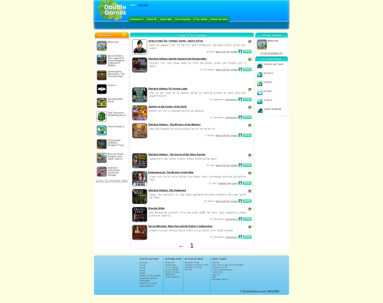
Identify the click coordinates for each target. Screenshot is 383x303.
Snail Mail (143, 5)
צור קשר (215, 274)
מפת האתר (217, 272)
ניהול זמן (268, 73)
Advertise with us (220, 279)
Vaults (142, 273)
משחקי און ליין (200, 19)
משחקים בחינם (183, 19)
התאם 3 (268, 82)
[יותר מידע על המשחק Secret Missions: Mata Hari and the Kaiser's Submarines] (240, 237)
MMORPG (170, 274)
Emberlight (145, 280)
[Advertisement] (177, 80)
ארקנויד (268, 100)
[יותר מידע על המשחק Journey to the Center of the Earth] (240, 117)
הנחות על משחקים (193, 267)
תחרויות (188, 270)
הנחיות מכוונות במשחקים (196, 265)
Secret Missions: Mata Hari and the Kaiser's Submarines (180, 226)
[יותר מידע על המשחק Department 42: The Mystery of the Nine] (240, 183)
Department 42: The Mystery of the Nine (170, 172)
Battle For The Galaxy (150, 275)
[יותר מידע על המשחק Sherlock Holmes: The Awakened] (240, 201)
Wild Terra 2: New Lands (148, 284)
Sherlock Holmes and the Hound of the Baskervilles (177, 58)
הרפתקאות (232, 99)
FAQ (214, 277)
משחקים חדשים (149, 258)
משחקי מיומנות (172, 272)
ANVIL (143, 268)
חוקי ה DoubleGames (222, 270)
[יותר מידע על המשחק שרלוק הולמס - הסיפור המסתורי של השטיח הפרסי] (240, 51)
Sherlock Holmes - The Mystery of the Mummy (174, 124)
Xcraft (142, 265)
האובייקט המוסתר (219, 19)
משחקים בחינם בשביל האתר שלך (227, 265)
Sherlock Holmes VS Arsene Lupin (167, 88)
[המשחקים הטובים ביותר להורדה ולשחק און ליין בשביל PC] (112, 11)
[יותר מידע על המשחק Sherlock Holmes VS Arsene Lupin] (240, 99)
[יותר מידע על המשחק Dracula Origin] (240, 219)
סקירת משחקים (192, 262)
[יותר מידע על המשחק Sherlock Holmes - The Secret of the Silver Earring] (240, 165)
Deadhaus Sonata (148, 278)
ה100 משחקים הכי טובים (112, 180)
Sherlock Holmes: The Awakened (167, 190)
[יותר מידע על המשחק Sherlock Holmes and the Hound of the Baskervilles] (240, 69)
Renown (144, 262)
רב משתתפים (137, 19)
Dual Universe (146, 286)
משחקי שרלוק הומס (227, 51)
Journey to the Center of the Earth (167, 106)
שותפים (215, 262)
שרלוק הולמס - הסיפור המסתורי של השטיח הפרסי (175, 40)
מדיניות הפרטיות (220, 267)
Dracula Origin (156, 208)
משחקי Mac (166, 19)
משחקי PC (151, 19)
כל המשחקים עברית (272, 53)
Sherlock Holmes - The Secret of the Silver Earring (176, 154)
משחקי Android (272, 109)
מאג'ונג (268, 91)
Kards (142, 270)
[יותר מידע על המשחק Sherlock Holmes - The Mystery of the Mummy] (240, 135)
